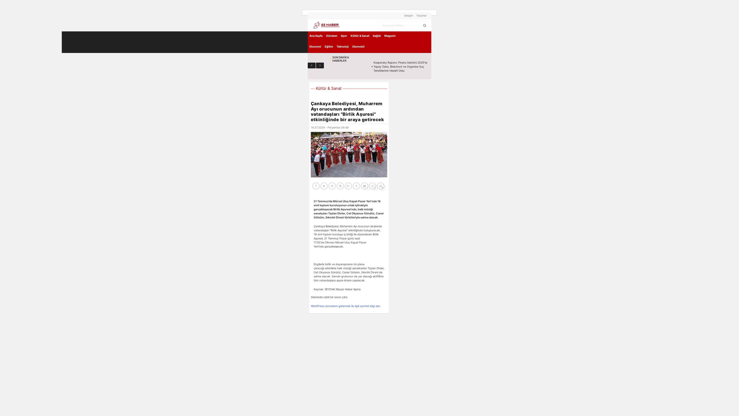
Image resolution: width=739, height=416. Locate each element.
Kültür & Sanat (360, 35)
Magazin (390, 35)
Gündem (331, 35)
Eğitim (329, 46)
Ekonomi (315, 46)
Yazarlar (421, 15)
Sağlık (377, 35)
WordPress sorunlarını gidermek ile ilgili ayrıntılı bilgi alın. (346, 306)
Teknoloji (343, 46)
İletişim (408, 15)
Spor (344, 35)
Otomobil (358, 46)
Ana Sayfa (316, 35)
